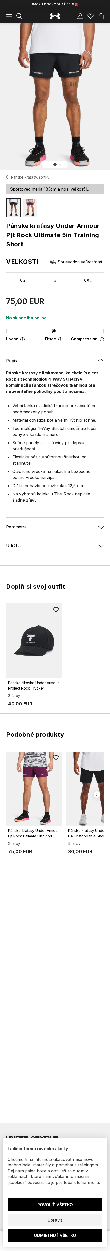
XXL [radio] (87, 280)
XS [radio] (22, 280)
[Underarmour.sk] (55, 16)
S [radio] (54, 280)
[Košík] (101, 16)
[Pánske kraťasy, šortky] (7, 177)
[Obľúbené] (90, 16)
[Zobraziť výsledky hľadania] (19, 16)
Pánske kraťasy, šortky (30, 177)
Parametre (16, 526)
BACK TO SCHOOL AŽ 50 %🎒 (55, 4)
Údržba (13, 545)
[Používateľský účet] (80, 16)
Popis (11, 360)
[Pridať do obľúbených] (56, 610)
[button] (55, 164)
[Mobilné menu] (9, 16)
